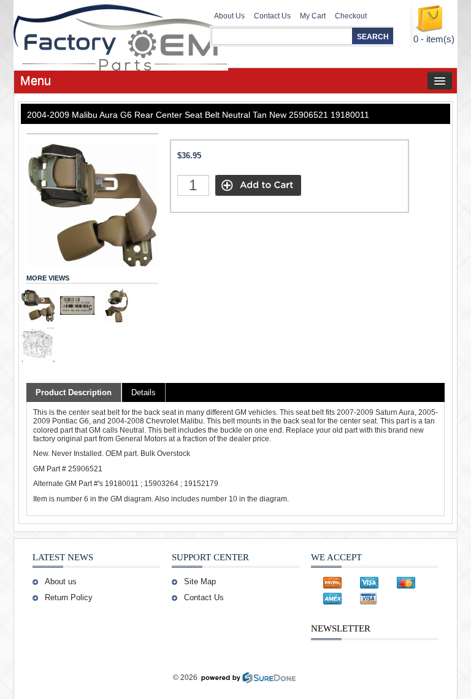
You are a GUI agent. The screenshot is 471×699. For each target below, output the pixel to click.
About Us (229, 16)
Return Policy (69, 597)
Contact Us (272, 16)
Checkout (351, 16)
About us (61, 581)
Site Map (200, 581)
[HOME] (102, 33)
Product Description (74, 392)
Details (143, 392)
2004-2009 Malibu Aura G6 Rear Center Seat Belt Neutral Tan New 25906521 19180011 (198, 115)
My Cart (313, 16)
